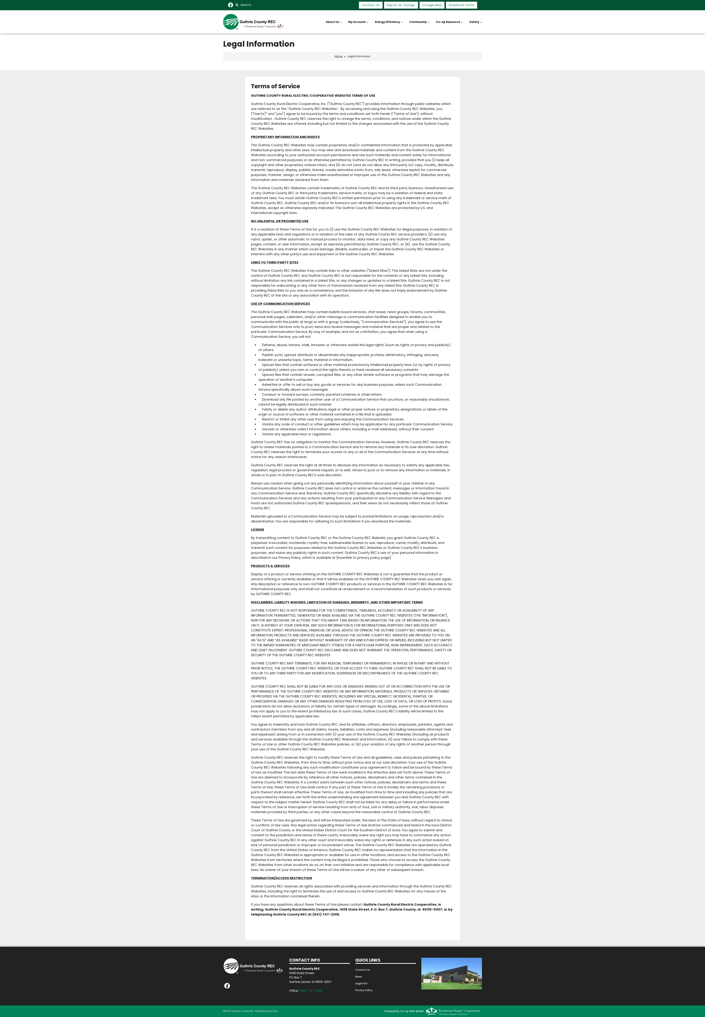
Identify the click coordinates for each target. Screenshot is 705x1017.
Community (419, 24)
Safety (475, 24)
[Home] (253, 22)
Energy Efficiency (389, 24)
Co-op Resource (449, 24)
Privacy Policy (364, 990)
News (358, 976)
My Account (358, 24)
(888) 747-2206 (311, 991)
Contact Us (362, 970)
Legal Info (361, 983)
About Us (334, 24)
